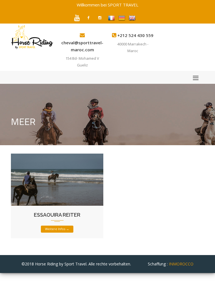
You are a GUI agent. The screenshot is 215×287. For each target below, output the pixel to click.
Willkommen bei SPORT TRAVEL (107, 5)
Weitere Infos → (57, 229)
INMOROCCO (181, 264)
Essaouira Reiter (57, 215)
